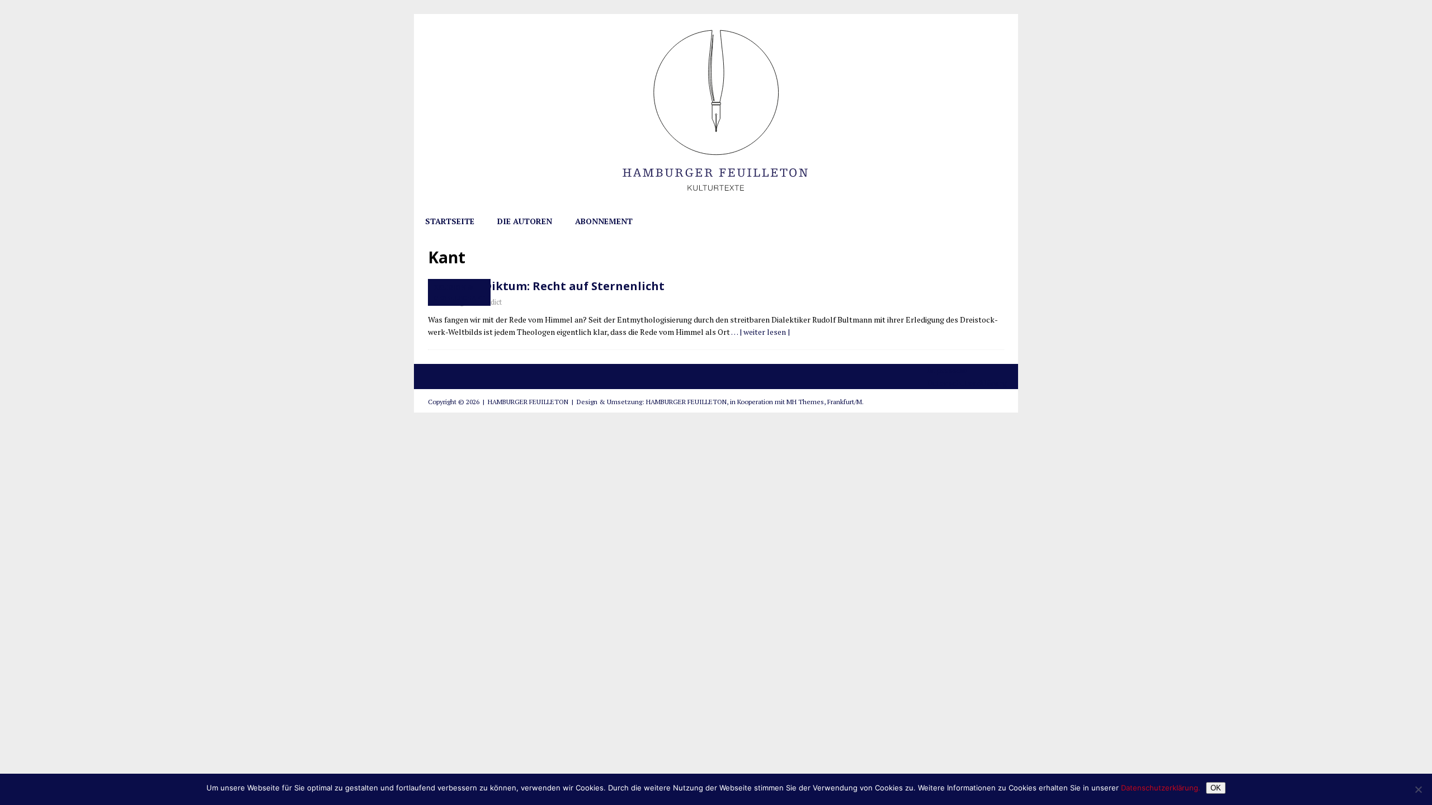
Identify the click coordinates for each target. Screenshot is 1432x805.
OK (1215, 788)
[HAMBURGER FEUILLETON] (716, 203)
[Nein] (1418, 789)
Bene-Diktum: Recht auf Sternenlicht (557, 285)
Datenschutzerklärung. (1160, 787)
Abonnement (604, 221)
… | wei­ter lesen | (760, 331)
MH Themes (805, 401)
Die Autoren (524, 221)
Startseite (449, 221)
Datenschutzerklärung (967, 382)
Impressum (947, 369)
